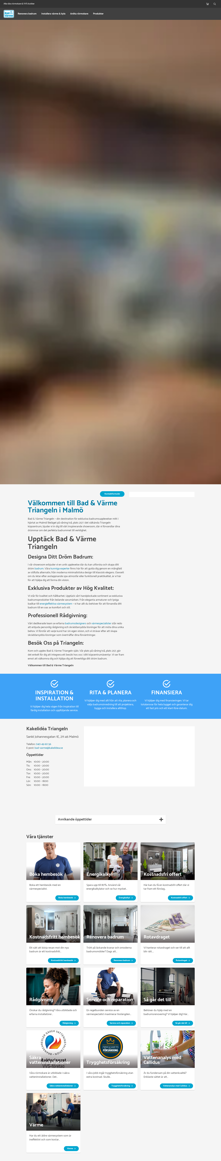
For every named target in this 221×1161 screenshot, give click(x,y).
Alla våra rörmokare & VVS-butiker (19, 4)
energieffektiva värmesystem (56, 604)
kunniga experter (60, 568)
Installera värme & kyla (53, 14)
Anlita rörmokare (79, 14)
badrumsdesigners (75, 623)
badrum (39, 568)
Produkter (98, 14)
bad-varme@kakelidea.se (49, 748)
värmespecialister (101, 623)
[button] (67, 898)
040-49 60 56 (43, 744)
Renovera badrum (27, 14)
